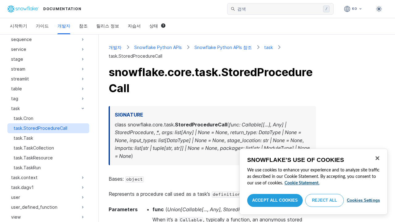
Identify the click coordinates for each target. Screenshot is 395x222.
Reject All (324, 200)
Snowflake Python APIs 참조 (223, 47)
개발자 (63, 25)
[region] (313, 182)
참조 (83, 25)
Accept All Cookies (275, 200)
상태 (153, 25)
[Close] (377, 158)
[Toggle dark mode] (379, 9)
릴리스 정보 (107, 25)
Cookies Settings (363, 200)
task (268, 47)
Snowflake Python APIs (158, 47)
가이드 (42, 25)
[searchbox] (279, 8)
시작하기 (18, 25)
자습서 (134, 25)
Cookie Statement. (302, 183)
